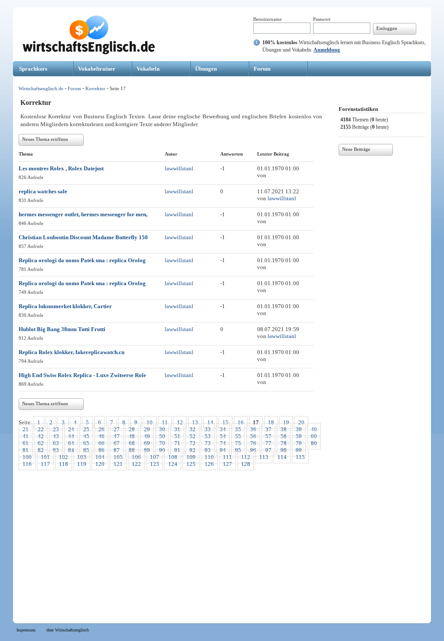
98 (284, 450)
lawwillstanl (179, 168)
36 (253, 429)
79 (299, 443)
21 (26, 429)
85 (86, 450)
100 (27, 457)
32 (192, 429)
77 (268, 443)
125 (191, 464)
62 (41, 443)
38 (284, 429)
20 (301, 422)
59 (299, 436)
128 (245, 464)
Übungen (206, 68)
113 (263, 457)
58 (284, 436)
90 (162, 450)
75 (238, 443)
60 (314, 436)
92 (192, 450)
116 (27, 464)
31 (177, 429)
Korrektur (95, 88)
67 (117, 443)
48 (132, 436)
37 (268, 429)
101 (45, 457)
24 (71, 429)
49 (147, 436)
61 (26, 443)
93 (208, 450)
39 (299, 429)
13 (195, 422)
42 (41, 436)
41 (26, 436)
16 (241, 422)
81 (26, 450)
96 (253, 450)
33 (208, 429)
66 (101, 443)
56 (253, 436)
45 (86, 436)
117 (45, 464)
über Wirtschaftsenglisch (67, 630)
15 (225, 422)
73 (208, 443)
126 (209, 464)
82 (41, 450)
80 (314, 443)
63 (56, 443)
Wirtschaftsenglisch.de (41, 88)
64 (71, 443)
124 (172, 464)
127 (227, 464)
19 (286, 422)
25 (86, 429)
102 (63, 457)
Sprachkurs (33, 68)
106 (136, 457)
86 (101, 450)
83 (56, 450)
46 (101, 436)
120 (99, 464)
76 (253, 443)
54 (223, 436)
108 (172, 457)
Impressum (26, 630)
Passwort (321, 19)
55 (238, 436)
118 (63, 464)
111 (227, 457)
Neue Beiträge (356, 149)
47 (117, 436)
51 (177, 436)
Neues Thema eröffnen (45, 139)
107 (154, 457)
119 (81, 464)
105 (118, 457)
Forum (262, 68)
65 (86, 443)
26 (101, 429)
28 (132, 429)
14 (210, 422)
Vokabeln (148, 68)
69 (147, 443)
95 (238, 450)
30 (162, 429)
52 (192, 436)
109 (191, 457)
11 (165, 422)
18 (271, 422)
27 (117, 429)
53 (208, 436)
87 (117, 450)
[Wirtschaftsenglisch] (89, 52)
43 (56, 436)
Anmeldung (326, 50)
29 (147, 429)
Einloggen (386, 28)
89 (147, 450)
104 (99, 457)
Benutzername (267, 19)
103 (81, 457)
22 (41, 429)
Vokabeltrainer (96, 68)
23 (56, 429)
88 (132, 450)
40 (314, 429)
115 (300, 457)
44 (71, 436)
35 (238, 429)
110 (209, 457)
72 (192, 443)
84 (71, 450)
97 (268, 450)
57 (268, 436)
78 (284, 443)
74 (223, 443)
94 (223, 450)
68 (132, 443)
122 (136, 464)
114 (282, 457)
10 (150, 422)
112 (245, 457)
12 (180, 422)
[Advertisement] (222, 542)
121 (118, 464)
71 (177, 443)
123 (154, 464)
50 (162, 436)
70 (162, 443)
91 (177, 450)
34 (223, 429)
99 (299, 450)
